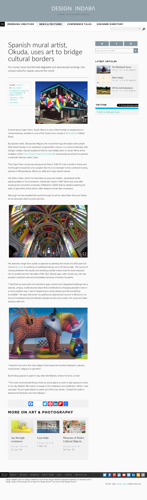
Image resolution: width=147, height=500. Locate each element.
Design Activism (16, 94)
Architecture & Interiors (18, 90)
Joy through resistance (18, 439)
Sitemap (68, 475)
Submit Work (48, 475)
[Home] (73, 9)
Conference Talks (79, 24)
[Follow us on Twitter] (102, 43)
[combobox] (125, 29)
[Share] (65, 403)
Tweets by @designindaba (108, 111)
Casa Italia (43, 437)
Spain (20, 267)
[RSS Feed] (138, 475)
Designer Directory (110, 24)
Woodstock (71, 133)
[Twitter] (45, 403)
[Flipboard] (60, 403)
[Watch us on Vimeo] (128, 475)
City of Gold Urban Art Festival (38, 154)
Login (59, 475)
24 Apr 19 (19, 85)
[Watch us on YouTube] (124, 475)
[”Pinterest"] (131, 43)
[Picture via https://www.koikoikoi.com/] (61, 102)
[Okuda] (48, 231)
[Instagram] (119, 475)
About (13, 475)
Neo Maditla (16, 88)
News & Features (50, 24)
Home (2, 24)
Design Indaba (121, 484)
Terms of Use (81, 475)
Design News (18, 446)
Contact (23, 475)
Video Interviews (16, 98)
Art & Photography (17, 92)
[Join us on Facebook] (116, 43)
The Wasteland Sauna (121, 67)
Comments (14, 102)
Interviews (13, 97)
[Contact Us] (143, 475)
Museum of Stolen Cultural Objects (73, 439)
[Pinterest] (50, 403)
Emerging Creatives (20, 24)
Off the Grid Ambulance (122, 87)
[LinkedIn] (55, 403)
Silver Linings (117, 77)
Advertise (34, 475)
